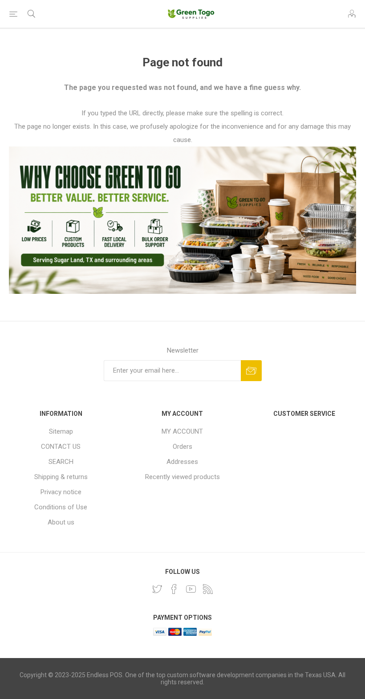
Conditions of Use (60, 507)
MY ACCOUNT (182, 431)
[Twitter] (157, 589)
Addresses (182, 462)
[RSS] (208, 589)
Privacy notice (61, 492)
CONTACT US (61, 447)
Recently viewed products (182, 477)
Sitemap (61, 431)
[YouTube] (191, 589)
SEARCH (61, 462)
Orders (182, 447)
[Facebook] (174, 589)
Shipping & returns (61, 477)
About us (61, 522)
